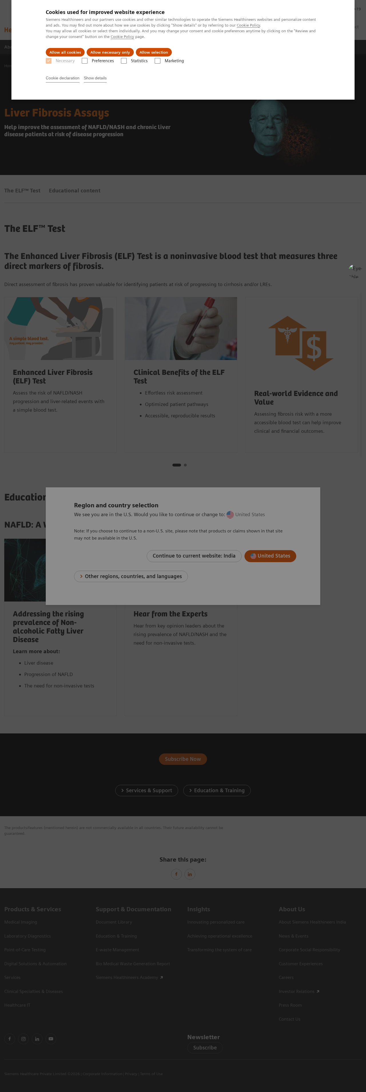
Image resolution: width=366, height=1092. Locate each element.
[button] (355, 271)
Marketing (174, 60)
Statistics (139, 60)
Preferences (103, 60)
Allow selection (154, 52)
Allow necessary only (110, 52)
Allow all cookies (65, 52)
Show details (95, 78)
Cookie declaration (62, 78)
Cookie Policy (248, 25)
